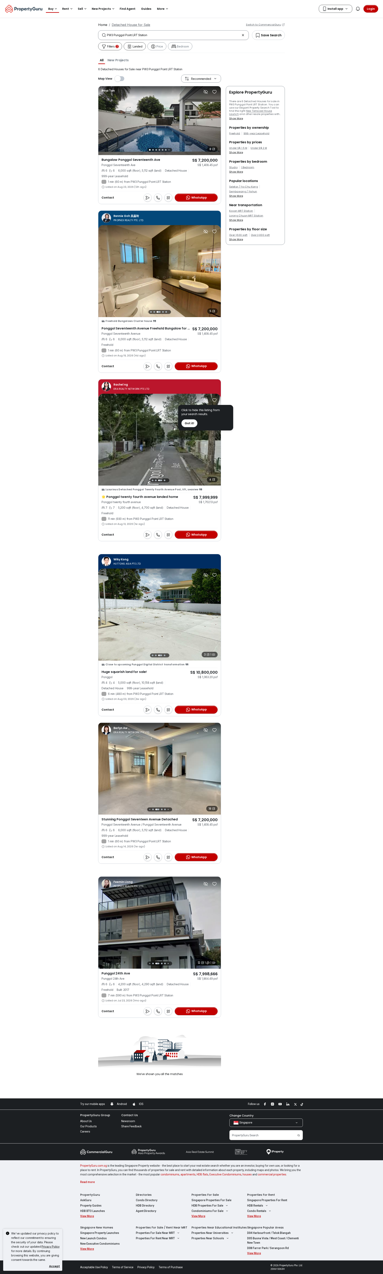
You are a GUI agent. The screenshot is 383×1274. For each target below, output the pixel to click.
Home (102, 25)
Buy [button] (50, 9)
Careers (85, 1131)
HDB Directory (145, 1205)
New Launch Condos (93, 1238)
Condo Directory (146, 1200)
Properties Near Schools (208, 1238)
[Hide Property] (205, 92)
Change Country (241, 1116)
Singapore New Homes (96, 1227)
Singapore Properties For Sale (211, 1200)
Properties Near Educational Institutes (219, 1227)
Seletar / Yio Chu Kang (243, 186)
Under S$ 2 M (259, 148)
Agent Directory (146, 1211)
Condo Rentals (256, 1211)
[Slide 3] (156, 150)
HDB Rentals (255, 1205)
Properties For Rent (261, 1195)
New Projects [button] (101, 9)
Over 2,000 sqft (260, 235)
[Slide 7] (168, 149)
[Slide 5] (162, 150)
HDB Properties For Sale (207, 1205)
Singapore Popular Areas (265, 1227)
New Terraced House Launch (250, 112)
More (161, 9)
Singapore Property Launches (99, 1232)
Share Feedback (131, 1126)
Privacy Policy (50, 1246)
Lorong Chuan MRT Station (246, 215)
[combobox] (173, 35)
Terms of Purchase (171, 1267)
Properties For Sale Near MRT (155, 1232)
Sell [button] (80, 9)
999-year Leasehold (256, 133)
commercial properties (272, 1174)
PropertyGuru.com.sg (93, 1165)
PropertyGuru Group (95, 1115)
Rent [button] (65, 9)
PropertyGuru (90, 1195)
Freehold (234, 133)
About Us (86, 1121)
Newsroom (128, 1121)
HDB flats (202, 1174)
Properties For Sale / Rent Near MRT (161, 1227)
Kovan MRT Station (241, 211)
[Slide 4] (159, 150)
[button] (101, 60)
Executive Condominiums (225, 1174)
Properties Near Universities (210, 1232)
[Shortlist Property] (214, 92)
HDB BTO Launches (92, 1211)
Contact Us (129, 1115)
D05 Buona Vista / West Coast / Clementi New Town (273, 1240)
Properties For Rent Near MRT (155, 1238)
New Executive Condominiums (100, 1243)
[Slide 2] (153, 150)
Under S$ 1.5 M (238, 148)
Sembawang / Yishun (243, 191)
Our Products (88, 1126)
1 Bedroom (247, 167)
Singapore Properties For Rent (267, 1200)
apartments (188, 1174)
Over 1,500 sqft (238, 235)
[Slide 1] (150, 150)
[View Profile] (108, 91)
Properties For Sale (205, 1195)
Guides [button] (146, 9)
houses (247, 1174)
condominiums (170, 1174)
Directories (144, 1195)
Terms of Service (122, 1267)
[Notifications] (358, 9)
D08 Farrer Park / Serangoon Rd (268, 1248)
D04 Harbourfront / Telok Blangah (269, 1232)
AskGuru (85, 1200)
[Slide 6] (166, 150)
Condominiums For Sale (207, 1211)
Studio (233, 167)
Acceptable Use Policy (94, 1267)
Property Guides (91, 1205)
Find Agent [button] (127, 9)
